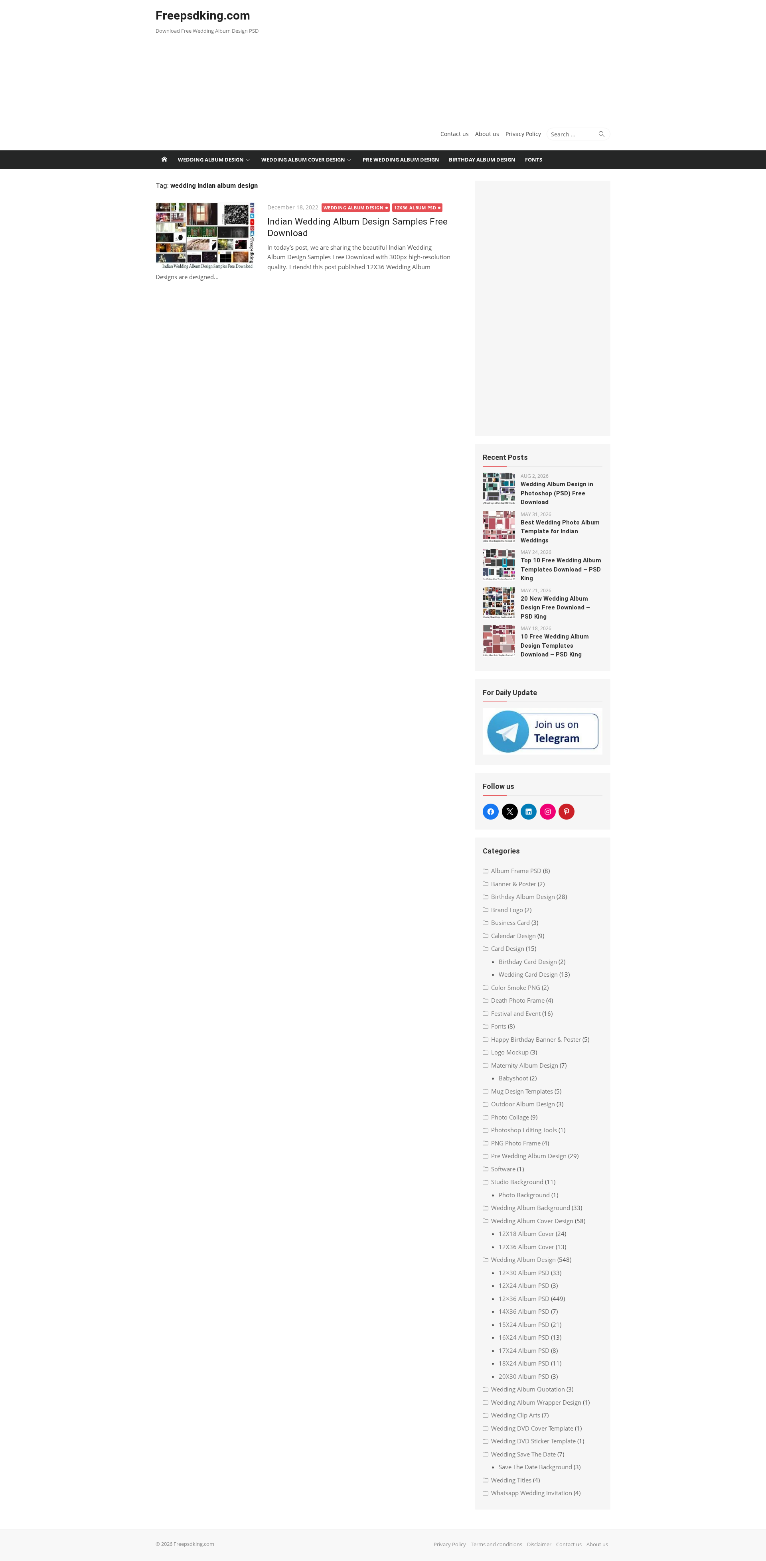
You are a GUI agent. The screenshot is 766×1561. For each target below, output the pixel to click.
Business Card (510, 922)
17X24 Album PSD (524, 1350)
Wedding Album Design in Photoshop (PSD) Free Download (557, 493)
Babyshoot (513, 1078)
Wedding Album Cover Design (303, 159)
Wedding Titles (511, 1480)
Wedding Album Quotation (528, 1389)
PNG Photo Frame (516, 1143)
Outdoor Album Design (523, 1104)
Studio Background (517, 1182)
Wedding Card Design (528, 974)
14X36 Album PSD (524, 1311)
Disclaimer (539, 1544)
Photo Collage (510, 1117)
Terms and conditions (496, 1544)
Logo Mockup (510, 1052)
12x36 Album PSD (415, 208)
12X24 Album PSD (524, 1285)
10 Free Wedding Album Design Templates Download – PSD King (555, 645)
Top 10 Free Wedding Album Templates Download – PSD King (561, 569)
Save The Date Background (535, 1467)
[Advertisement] (460, 60)
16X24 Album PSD (524, 1337)
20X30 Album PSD (524, 1376)
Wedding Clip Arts (515, 1415)
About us (487, 134)
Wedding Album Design (211, 159)
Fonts (533, 159)
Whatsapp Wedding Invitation (531, 1493)
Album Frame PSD (516, 871)
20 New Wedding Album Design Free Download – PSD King (555, 607)
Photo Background (524, 1195)
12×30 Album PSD (524, 1273)
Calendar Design (513, 936)
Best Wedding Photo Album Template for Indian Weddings (560, 531)
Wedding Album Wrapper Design (536, 1402)
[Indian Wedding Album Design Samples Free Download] (207, 236)
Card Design (507, 948)
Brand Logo (507, 910)
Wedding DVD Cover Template (532, 1428)
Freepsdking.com (203, 15)
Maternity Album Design (524, 1065)
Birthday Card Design (528, 962)
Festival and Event (516, 1013)
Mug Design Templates (522, 1091)
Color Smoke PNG (515, 987)
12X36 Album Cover (526, 1247)
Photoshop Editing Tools (524, 1130)
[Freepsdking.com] (164, 159)
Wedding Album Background (530, 1208)
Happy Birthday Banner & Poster (536, 1039)
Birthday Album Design (482, 159)
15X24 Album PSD (524, 1324)
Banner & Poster (513, 884)
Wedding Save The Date (523, 1454)
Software (503, 1169)
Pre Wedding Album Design (401, 159)
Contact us (454, 134)
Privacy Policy (523, 134)
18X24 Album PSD (524, 1363)
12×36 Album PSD (524, 1299)
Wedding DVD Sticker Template (533, 1441)
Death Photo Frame (518, 1000)
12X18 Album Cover (526, 1234)
